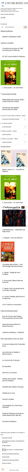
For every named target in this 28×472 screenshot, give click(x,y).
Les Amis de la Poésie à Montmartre (11, 353)
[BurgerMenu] (2, 6)
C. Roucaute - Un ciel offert (12, 88)
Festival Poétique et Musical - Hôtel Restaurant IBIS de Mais (13, 441)
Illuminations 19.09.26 (7, 437)
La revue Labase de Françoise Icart (13, 345)
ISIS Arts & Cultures (9, 373)
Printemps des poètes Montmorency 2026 (10, 108)
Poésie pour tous (8, 393)
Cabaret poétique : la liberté (13, 332)
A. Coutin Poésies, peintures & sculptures (13, 297)
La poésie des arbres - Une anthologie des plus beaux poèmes (12, 265)
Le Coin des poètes (6, 126)
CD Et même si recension (11, 305)
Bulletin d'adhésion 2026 (11, 37)
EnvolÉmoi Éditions (9, 421)
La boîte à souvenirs (7, 142)
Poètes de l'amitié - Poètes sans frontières (12, 380)
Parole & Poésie (8, 399)
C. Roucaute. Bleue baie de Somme (12, 281)
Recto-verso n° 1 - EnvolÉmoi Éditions (13, 170)
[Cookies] (2, 469)
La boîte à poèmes (6, 134)
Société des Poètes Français (13, 387)
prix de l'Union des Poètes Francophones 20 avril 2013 (12, 317)
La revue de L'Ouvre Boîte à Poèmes (10, 119)
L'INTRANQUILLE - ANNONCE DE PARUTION (13, 231)
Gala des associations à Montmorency (11, 325)
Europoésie (6, 366)
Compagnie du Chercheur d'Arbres (12, 406)
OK (25, 27)
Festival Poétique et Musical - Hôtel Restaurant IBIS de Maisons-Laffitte (13, 414)
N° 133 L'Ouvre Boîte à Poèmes (13, 56)
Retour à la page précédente (7, 14)
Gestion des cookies (14, 470)
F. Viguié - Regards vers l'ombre (11, 273)
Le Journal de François (10, 360)
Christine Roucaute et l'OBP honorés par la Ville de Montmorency (12, 49)
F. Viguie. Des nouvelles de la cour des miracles (13, 289)
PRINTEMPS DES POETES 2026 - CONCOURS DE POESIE (13, 100)
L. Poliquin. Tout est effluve (12, 238)
